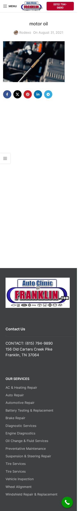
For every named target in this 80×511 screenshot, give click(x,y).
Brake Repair (15, 418)
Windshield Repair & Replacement (31, 494)
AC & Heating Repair (21, 387)
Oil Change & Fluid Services (27, 441)
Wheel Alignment (19, 487)
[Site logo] (31, 6)
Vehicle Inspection (20, 479)
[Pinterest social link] (28, 94)
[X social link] (17, 94)
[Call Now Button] (67, 502)
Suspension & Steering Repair (28, 456)
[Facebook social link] (7, 94)
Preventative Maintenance (26, 448)
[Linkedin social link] (38, 94)
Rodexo (25, 32)
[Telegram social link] (48, 94)
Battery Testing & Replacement (29, 410)
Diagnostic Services (21, 426)
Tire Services (16, 464)
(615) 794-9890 (60, 6)
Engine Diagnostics (20, 433)
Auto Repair (15, 395)
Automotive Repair (20, 403)
